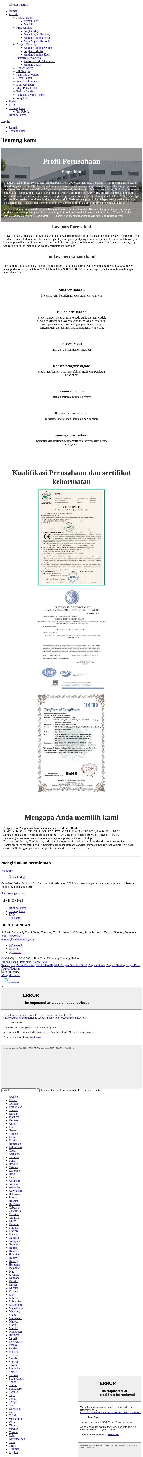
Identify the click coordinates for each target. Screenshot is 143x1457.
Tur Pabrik (22, 111)
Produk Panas (9, 961)
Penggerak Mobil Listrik (30, 94)
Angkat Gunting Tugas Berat (123, 965)
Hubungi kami (17, 114)
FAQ (12, 104)
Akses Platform (10, 968)
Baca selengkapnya (12, 893)
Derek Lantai (24, 78)
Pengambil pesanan (27, 81)
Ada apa (14, 981)
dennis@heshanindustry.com (18, 939)
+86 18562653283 (12, 935)
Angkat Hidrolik (33, 51)
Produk (13, 14)
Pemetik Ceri (31, 21)
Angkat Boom (24, 17)
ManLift (29, 24)
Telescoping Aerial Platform (17, 965)
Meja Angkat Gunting (37, 34)
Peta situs (25, 961)
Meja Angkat (24, 27)
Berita (12, 101)
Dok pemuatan (25, 84)
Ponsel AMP (41, 961)
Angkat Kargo (24, 67)
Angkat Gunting (26, 44)
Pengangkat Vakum (27, 74)
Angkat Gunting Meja (37, 37)
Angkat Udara (32, 64)
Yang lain (22, 98)
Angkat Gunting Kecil (37, 54)
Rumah (13, 10)
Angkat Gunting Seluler (38, 47)
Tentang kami (17, 108)
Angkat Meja (31, 31)
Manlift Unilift (44, 965)
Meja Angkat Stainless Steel (70, 965)
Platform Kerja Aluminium (39, 61)
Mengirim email (10, 975)
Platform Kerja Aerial (29, 57)
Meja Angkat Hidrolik (37, 41)
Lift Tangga (23, 71)
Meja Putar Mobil (26, 88)
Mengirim (7, 870)
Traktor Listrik (24, 91)
